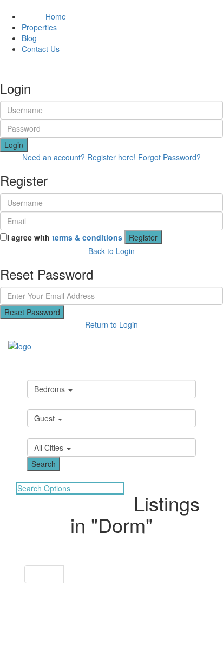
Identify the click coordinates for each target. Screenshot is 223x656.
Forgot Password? (169, 157)
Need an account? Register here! (79, 157)
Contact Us (41, 48)
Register (143, 237)
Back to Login (111, 250)
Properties (39, 27)
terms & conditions (87, 237)
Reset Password (32, 312)
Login (13, 144)
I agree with (64, 237)
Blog (29, 38)
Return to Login (111, 324)
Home (44, 16)
